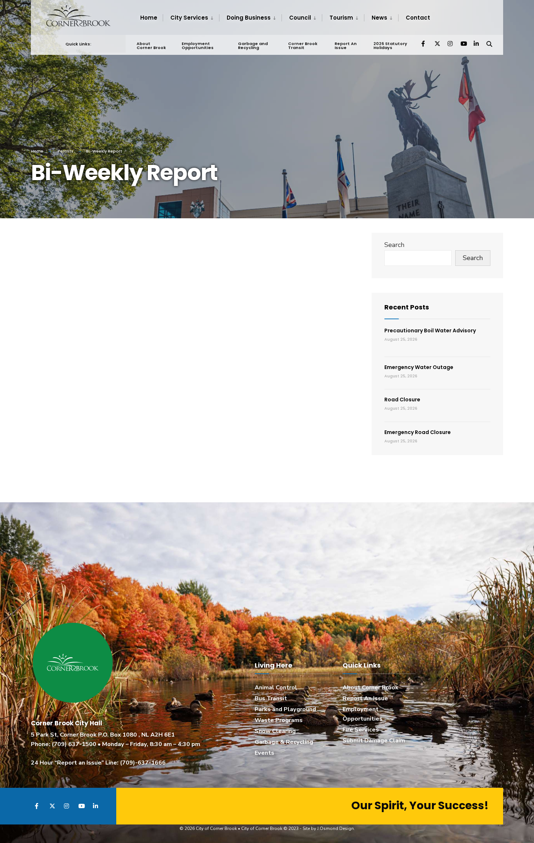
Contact (418, 17)
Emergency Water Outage (418, 367)
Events (264, 753)
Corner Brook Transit (302, 45)
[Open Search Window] (489, 43)
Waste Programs (279, 720)
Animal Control (276, 688)
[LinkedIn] (476, 43)
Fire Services (361, 730)
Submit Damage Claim (374, 741)
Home (148, 17)
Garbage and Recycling (253, 45)
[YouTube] (463, 43)
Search (394, 244)
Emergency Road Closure (417, 432)
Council (300, 17)
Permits (65, 151)
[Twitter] (437, 43)
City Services (189, 17)
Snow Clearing (275, 731)
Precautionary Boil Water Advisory (430, 330)
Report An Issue (346, 45)
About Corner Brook (151, 45)
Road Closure (402, 399)
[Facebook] (423, 43)
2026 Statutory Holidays (390, 45)
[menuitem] (191, 18)
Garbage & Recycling (284, 742)
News (379, 17)
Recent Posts (406, 307)
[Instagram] (450, 43)
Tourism (341, 17)
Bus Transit (271, 698)
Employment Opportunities (198, 45)
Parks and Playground (285, 709)
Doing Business (249, 17)
